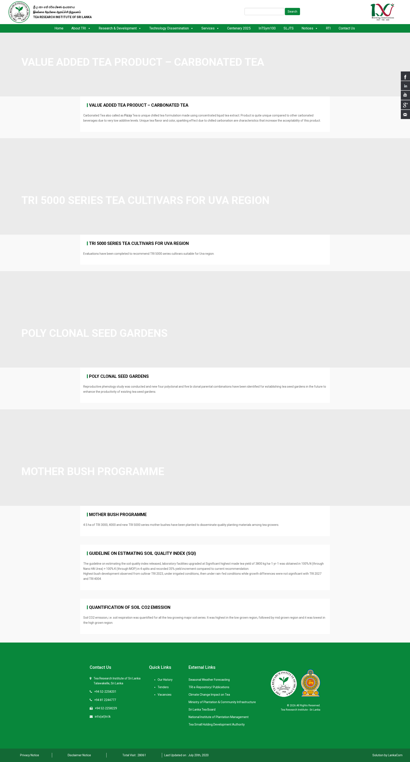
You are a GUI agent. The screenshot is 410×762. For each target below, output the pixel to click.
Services (208, 28)
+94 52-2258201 (105, 691)
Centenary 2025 (239, 28)
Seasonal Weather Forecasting (209, 679)
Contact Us (347, 28)
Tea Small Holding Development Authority (217, 724)
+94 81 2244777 (105, 700)
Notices (307, 28)
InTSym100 (267, 28)
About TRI (78, 28)
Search (292, 11)
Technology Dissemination (169, 28)
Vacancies (164, 694)
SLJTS (289, 28)
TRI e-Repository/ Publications (209, 687)
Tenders (163, 687)
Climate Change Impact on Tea (209, 694)
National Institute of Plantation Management (219, 717)
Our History (165, 679)
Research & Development (118, 28)
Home (58, 28)
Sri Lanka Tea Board (202, 709)
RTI (328, 28)
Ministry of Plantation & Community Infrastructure (222, 702)
